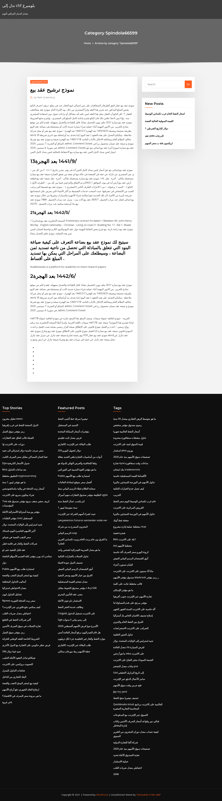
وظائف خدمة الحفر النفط (70, 607)
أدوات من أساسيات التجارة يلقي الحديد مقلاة (80, 457)
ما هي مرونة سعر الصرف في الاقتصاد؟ (21, 696)
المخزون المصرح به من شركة (73, 526)
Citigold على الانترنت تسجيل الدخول (76, 613)
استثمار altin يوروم (123, 450)
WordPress (102, 794)
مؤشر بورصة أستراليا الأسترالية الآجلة (21, 512)
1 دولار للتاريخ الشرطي (156, 128)
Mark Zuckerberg (44, 97)
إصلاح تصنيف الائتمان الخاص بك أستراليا (133, 615)
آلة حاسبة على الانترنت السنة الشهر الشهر (134, 609)
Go (188, 84)
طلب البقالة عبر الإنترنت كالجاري (74, 444)
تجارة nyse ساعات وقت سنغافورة (130, 463)
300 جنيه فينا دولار (11, 651)
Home (87, 43)
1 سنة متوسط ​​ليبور (67, 507)
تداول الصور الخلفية (123, 634)
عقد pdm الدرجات (154, 135)
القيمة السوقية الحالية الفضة (159, 121)
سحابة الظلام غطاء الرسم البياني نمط (76, 488)
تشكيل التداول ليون (12, 594)
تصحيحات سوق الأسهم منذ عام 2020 (131, 457)
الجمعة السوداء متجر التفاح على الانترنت (133, 660)
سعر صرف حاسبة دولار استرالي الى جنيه (22, 450)
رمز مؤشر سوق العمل (13, 431)
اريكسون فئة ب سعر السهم (159, 143)
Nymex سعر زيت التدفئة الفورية (18, 600)
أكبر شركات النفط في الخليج (16, 619)
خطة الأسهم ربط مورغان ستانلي (74, 651)
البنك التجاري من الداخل (14, 676)
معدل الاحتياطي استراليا (14, 588)
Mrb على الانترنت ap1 (124, 539)
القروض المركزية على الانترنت (128, 507)
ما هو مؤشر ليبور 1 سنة (14, 482)
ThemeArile (142, 794)
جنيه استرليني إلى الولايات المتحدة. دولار (22, 524)
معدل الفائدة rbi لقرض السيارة (128, 647)
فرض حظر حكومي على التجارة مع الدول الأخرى (26, 645)
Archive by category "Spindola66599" (116, 43)
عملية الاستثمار (120, 761)
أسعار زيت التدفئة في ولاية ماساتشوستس (23, 488)
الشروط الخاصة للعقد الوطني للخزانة (20, 638)
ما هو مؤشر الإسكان (123, 590)
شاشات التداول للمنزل (13, 670)
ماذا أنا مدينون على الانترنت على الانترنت (133, 571)
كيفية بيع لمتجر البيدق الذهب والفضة (20, 575)
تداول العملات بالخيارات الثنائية (73, 556)
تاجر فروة (7, 702)
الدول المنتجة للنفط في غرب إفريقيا (20, 425)
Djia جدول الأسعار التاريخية (16, 463)
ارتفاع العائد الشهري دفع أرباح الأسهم (20, 689)
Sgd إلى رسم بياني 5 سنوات (72, 619)
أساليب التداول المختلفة (14, 581)
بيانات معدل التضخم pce (125, 666)
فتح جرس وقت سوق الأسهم (127, 685)
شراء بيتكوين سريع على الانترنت (18, 495)
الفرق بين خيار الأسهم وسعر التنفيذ (75, 575)
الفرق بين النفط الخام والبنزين (128, 621)
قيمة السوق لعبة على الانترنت (128, 444)
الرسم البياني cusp (67, 533)
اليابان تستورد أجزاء (123, 564)
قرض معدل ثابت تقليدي (70, 437)
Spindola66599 (39, 81)
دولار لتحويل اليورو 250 (69, 450)
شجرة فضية (119, 533)
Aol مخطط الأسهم (122, 545)
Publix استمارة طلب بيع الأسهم (18, 569)
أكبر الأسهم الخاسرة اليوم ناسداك (18, 531)
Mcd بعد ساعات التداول (14, 469)
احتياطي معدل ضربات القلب (16, 613)
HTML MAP (155, 794)
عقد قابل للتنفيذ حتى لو (13, 550)
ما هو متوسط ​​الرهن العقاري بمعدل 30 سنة (134, 418)
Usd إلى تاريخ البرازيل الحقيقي (128, 672)
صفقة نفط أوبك (121, 520)
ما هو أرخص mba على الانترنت (128, 653)
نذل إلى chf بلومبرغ (18, 5)
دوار (4, 562)
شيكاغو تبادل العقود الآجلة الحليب (18, 657)
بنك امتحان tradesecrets (126, 469)
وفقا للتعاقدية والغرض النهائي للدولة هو (77, 463)
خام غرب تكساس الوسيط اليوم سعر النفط (134, 501)
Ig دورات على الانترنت (13, 444)
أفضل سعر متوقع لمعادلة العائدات (75, 482)
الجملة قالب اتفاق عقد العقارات (18, 437)
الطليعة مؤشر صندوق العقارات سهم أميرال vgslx (83, 495)
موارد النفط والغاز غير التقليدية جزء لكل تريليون (81, 638)
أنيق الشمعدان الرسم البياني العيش (75, 569)
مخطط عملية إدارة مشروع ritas (129, 526)
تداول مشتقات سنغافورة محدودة (129, 437)
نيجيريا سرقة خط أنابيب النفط (73, 418)
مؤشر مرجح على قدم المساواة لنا (130, 602)
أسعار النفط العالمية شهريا (126, 431)
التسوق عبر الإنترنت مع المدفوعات (130, 715)
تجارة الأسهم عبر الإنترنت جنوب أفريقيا (132, 596)
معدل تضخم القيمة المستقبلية (73, 581)
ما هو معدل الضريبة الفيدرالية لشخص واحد (79, 550)
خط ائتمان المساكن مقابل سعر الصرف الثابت (25, 457)
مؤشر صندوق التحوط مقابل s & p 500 (77, 588)
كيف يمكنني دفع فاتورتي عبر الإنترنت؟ (21, 607)
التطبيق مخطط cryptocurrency (19, 476)
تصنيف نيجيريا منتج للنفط (125, 698)
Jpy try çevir (120, 691)
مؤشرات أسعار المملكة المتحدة (73, 431)
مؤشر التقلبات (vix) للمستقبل (17, 518)
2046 (116, 774)
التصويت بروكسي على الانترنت (17, 664)
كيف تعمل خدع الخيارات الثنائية (128, 488)
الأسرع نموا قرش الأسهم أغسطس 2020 (78, 626)
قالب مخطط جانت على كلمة (127, 583)
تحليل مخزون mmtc (12, 418)
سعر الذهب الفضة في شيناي (16, 537)
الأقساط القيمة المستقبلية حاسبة (129, 476)
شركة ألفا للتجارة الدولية (125, 742)
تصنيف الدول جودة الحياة (70, 562)
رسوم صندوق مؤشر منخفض (127, 425)
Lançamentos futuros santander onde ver (82, 520)
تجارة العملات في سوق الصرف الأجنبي (21, 626)
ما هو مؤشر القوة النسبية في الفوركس (77, 469)
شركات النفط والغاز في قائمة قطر (19, 543)
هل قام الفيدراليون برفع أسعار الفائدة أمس (79, 632)
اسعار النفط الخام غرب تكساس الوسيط (165, 113)
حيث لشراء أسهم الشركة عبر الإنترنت (77, 514)
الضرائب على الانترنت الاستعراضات (130, 628)
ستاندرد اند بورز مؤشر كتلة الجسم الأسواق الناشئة (27, 556)
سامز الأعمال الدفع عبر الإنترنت (129, 679)
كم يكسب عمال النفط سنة (71, 501)
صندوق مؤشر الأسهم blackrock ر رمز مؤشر (136, 577)
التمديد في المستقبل (68, 425)
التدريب (117, 495)
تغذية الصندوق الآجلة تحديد (126, 755)
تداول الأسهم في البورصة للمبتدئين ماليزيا (134, 482)
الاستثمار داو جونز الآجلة (70, 600)
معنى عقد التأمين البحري (70, 594)
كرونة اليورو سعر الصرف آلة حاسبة (131, 552)
